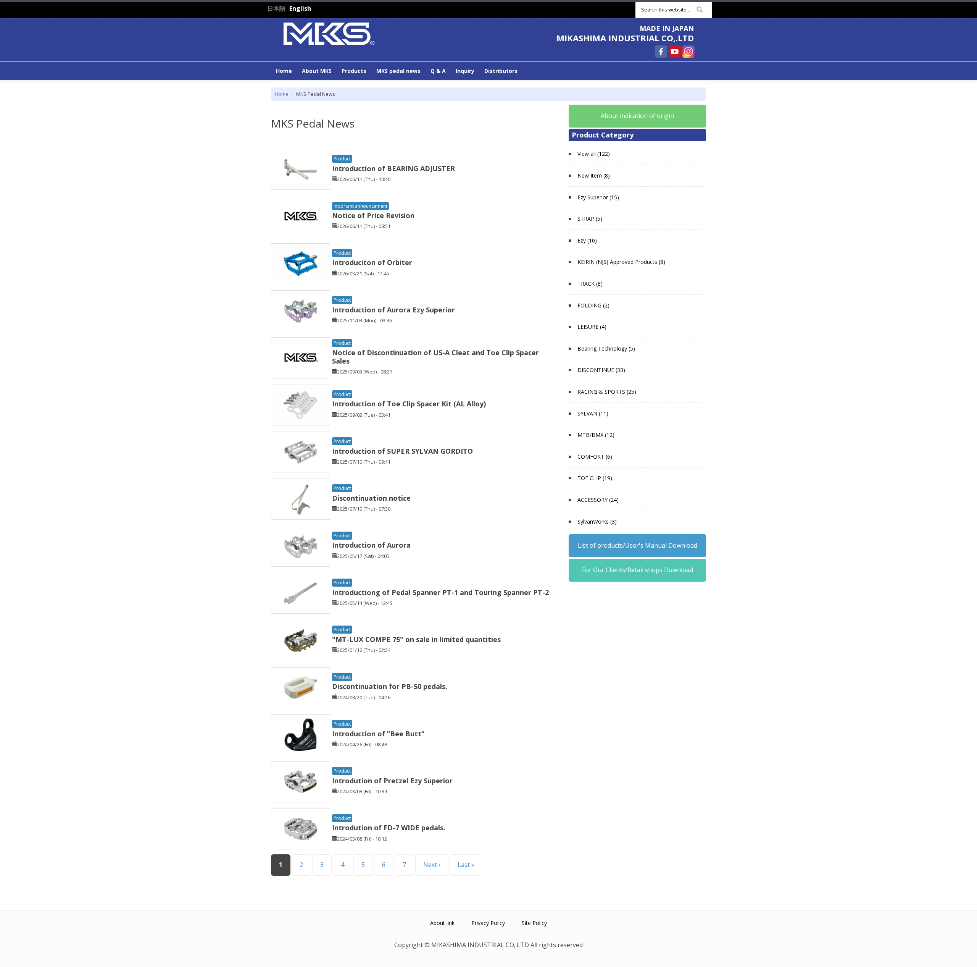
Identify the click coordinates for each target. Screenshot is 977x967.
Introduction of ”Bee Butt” (378, 733)
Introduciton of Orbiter (372, 262)
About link (442, 923)
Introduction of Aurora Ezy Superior (393, 309)
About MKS (317, 70)
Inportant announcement (360, 206)
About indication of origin (637, 116)
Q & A (438, 70)
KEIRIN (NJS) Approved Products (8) (621, 261)
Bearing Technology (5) (606, 348)
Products (354, 70)
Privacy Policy (488, 923)
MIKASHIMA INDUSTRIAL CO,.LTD (625, 38)
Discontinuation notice (371, 498)
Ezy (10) (587, 240)
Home (284, 70)
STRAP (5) (589, 218)
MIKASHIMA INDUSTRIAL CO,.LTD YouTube (675, 51)
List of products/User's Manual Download (637, 545)
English (300, 8)
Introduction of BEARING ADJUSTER (393, 168)
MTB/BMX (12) (595, 434)
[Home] (329, 33)
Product (342, 158)
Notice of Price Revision (373, 215)
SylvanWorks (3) (597, 521)
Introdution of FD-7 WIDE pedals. (388, 827)
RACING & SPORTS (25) (606, 391)
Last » (466, 864)
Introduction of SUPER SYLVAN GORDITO (402, 451)
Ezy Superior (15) (598, 197)
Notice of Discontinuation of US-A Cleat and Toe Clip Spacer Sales (435, 356)
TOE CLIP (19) (594, 478)
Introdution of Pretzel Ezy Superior (392, 780)
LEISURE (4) (591, 326)
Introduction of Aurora (371, 545)
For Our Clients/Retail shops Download (637, 570)
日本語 (276, 8)
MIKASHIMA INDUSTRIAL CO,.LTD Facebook (661, 51)
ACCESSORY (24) (598, 499)
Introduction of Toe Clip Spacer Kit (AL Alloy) (409, 403)
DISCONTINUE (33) (601, 370)
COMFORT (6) (594, 456)
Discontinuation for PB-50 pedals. (389, 686)
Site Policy (534, 923)
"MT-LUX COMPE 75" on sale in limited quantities (416, 639)
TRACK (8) (590, 283)
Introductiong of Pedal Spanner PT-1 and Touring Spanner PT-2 (440, 592)
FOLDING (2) (593, 305)
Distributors (501, 70)
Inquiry (465, 70)
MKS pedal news (398, 70)
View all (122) (593, 153)
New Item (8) (593, 175)
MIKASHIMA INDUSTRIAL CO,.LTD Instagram (688, 51)
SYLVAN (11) (592, 413)
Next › (431, 864)
